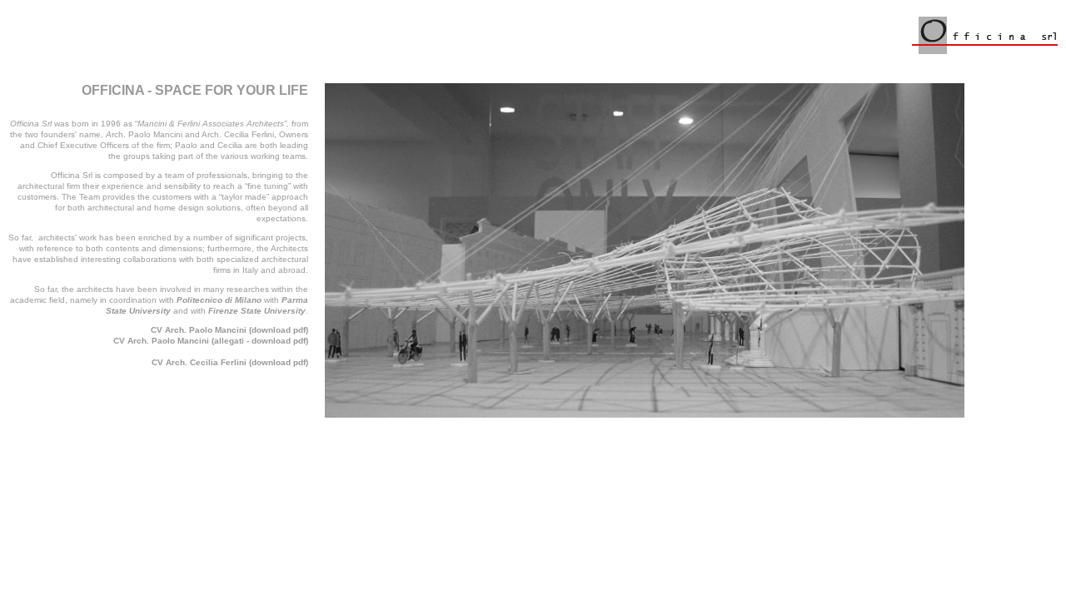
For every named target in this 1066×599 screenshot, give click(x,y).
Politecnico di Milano (219, 299)
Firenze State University (257, 310)
